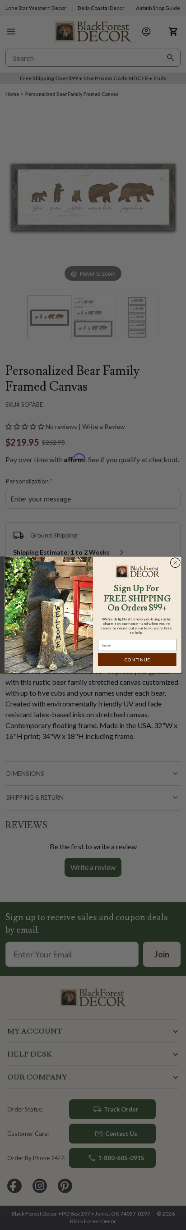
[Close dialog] (175, 563)
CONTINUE (137, 660)
